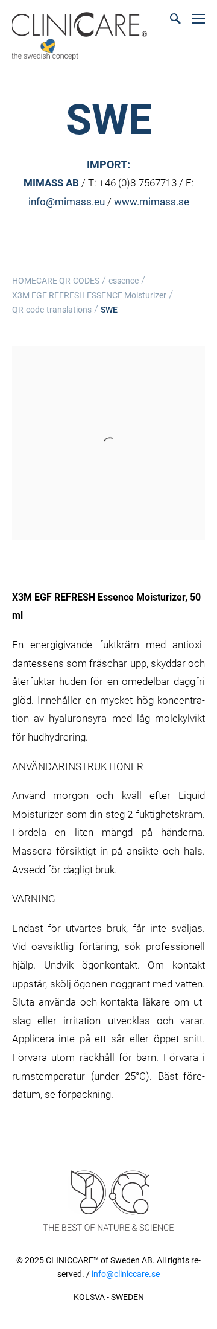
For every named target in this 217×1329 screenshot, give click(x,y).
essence (123, 280)
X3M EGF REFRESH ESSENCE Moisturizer (89, 295)
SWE (109, 309)
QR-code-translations (52, 309)
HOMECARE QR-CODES (55, 280)
